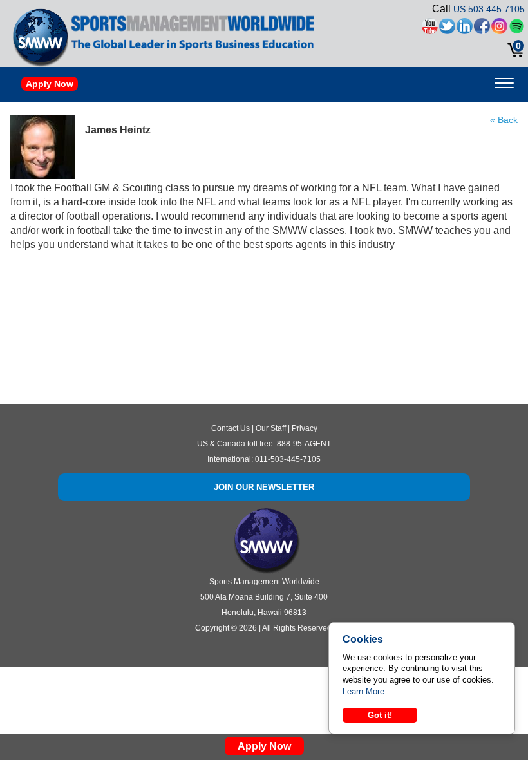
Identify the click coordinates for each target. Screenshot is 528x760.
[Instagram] (499, 29)
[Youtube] (430, 29)
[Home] (40, 37)
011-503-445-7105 (288, 459)
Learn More (363, 691)
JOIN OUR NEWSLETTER (264, 487)
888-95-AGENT (304, 443)
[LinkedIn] (465, 29)
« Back (504, 120)
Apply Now (49, 84)
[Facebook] (482, 29)
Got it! (380, 715)
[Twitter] (447, 29)
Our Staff (271, 428)
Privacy (304, 428)
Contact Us (230, 428)
